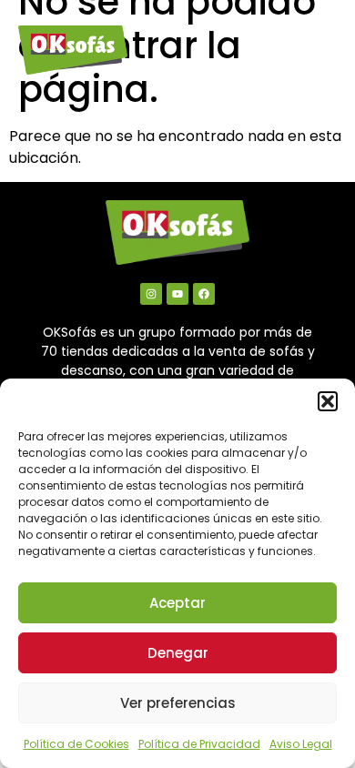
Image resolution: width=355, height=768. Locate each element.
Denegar (177, 652)
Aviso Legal (300, 744)
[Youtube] (177, 294)
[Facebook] (204, 294)
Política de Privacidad (199, 744)
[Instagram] (151, 294)
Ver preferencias (178, 702)
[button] (328, 401)
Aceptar (177, 602)
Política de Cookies (76, 744)
